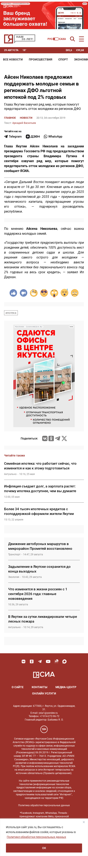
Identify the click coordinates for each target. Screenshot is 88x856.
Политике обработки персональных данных (36, 837)
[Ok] (32, 661)
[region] (44, 837)
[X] (64, 438)
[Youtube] (48, 661)
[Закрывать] (83, 822)
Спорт (63, 59)
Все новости (13, 59)
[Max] (64, 661)
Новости (26, 117)
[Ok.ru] (51, 438)
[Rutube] (56, 661)
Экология (13, 577)
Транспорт (14, 554)
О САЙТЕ (18, 687)
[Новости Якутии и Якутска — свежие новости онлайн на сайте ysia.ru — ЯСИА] (19, 38)
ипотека (11, 312)
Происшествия (40, 59)
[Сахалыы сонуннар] (57, 39)
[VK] (23, 661)
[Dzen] (33, 136)
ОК (44, 848)
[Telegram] (57, 438)
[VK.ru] (44, 438)
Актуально (10, 474)
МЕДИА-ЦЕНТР (65, 687)
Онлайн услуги (44, 693)
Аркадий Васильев (24, 122)
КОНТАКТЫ (39, 687)
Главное (10, 117)
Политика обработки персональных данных (44, 805)
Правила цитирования (57, 773)
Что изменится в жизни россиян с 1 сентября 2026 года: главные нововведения (37, 594)
